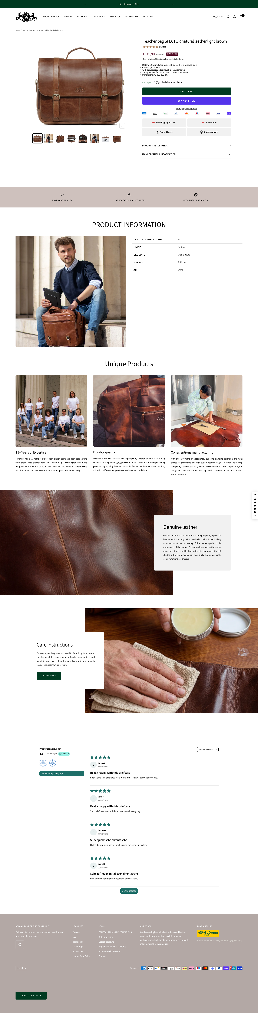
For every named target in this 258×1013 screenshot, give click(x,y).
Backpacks (78, 941)
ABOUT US (148, 16)
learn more (49, 675)
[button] (151, 47)
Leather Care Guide (81, 956)
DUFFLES (68, 16)
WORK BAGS (83, 16)
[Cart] (240, 16)
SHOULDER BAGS (51, 16)
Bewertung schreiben (52, 773)
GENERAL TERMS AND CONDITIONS (115, 932)
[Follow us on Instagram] (20, 944)
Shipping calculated (164, 59)
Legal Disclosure (106, 941)
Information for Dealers (109, 951)
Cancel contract (31, 995)
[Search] (228, 16)
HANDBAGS (115, 16)
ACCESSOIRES (131, 16)
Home (18, 30)
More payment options (186, 108)
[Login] (234, 16)
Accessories (78, 951)
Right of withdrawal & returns (112, 946)
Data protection (106, 937)
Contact (102, 956)
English (216, 16)
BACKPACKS (99, 16)
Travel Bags (78, 946)
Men (74, 937)
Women (76, 932)
